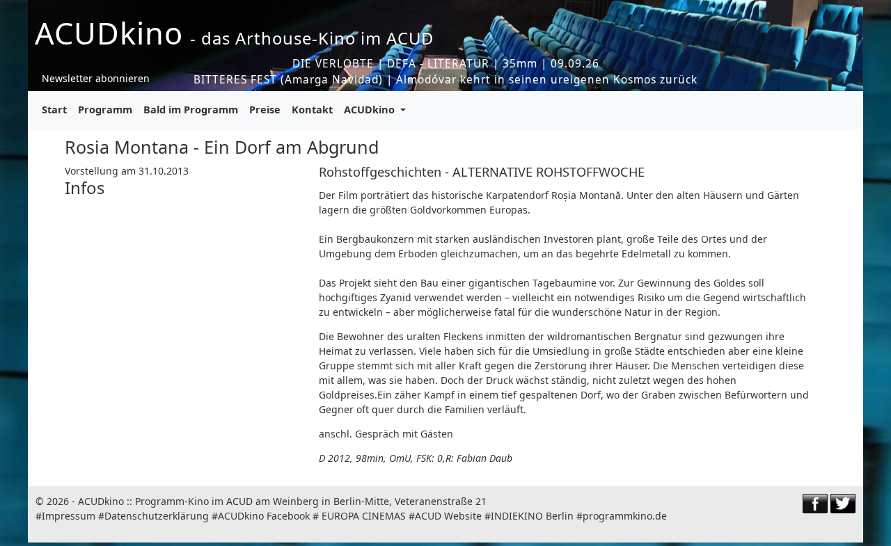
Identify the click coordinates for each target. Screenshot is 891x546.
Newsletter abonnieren (96, 78)
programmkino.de (625, 515)
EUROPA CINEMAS (364, 515)
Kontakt (312, 109)
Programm (105, 109)
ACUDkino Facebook (264, 515)
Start (54, 109)
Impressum (68, 515)
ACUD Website (448, 515)
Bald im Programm (190, 109)
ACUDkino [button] (370, 109)
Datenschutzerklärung (156, 515)
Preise (265, 109)
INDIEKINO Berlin (532, 515)
